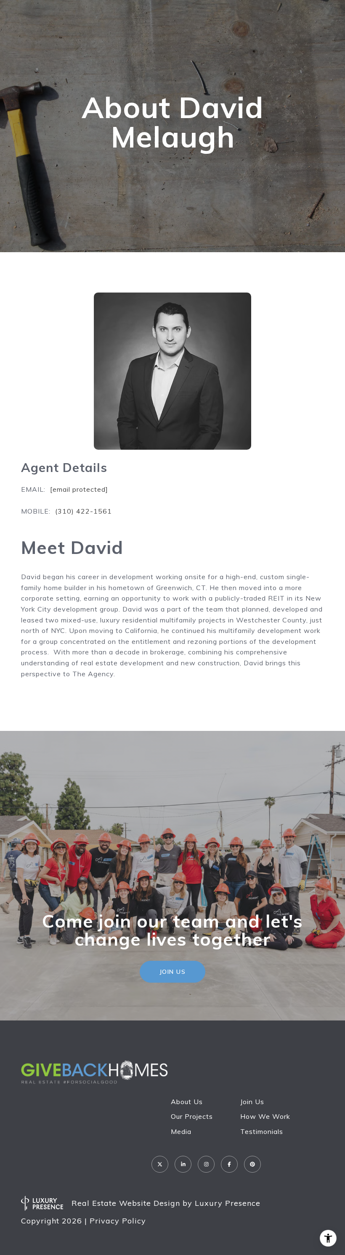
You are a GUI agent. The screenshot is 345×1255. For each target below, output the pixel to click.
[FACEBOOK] (229, 1164)
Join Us (252, 1101)
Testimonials (261, 1131)
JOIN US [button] (172, 972)
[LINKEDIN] (183, 1164)
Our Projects (192, 1116)
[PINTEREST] (252, 1164)
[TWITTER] (159, 1164)
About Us (187, 1101)
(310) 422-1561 (83, 511)
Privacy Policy (118, 1221)
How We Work (265, 1116)
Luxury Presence (227, 1203)
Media (181, 1131)
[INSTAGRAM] (206, 1164)
